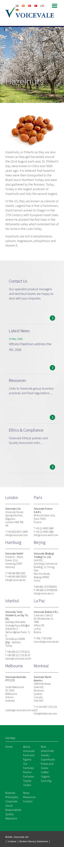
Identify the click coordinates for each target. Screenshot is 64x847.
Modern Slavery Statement (33, 841)
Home (8, 746)
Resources (29, 797)
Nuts (43, 746)
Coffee (45, 772)
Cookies (12, 841)
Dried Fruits (47, 751)
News (26, 792)
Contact (27, 801)
